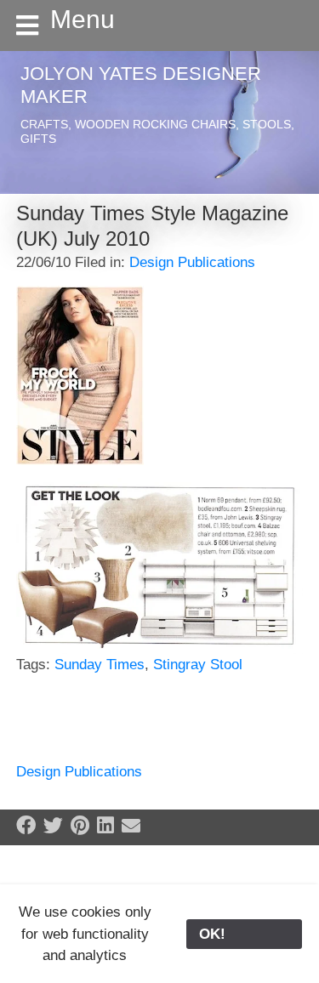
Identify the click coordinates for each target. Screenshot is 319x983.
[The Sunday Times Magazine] (80, 374)
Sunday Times (99, 664)
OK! (244, 934)
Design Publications (192, 262)
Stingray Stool (197, 664)
